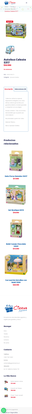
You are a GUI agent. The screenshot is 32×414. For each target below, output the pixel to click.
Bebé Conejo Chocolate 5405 (16, 245)
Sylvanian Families (10, 9)
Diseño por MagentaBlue (11, 412)
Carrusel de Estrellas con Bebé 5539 (16, 281)
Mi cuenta (6, 343)
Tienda (12, 7)
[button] (3, 410)
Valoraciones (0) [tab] (20, 89)
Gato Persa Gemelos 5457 (16, 176)
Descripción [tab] (9, 89)
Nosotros (6, 337)
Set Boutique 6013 (16, 210)
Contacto (6, 340)
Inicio (6, 7)
